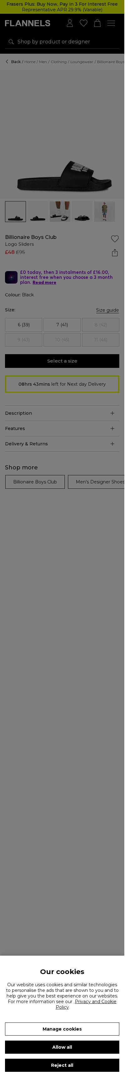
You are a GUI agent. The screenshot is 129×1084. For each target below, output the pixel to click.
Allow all (62, 1047)
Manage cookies (62, 1029)
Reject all (62, 1065)
